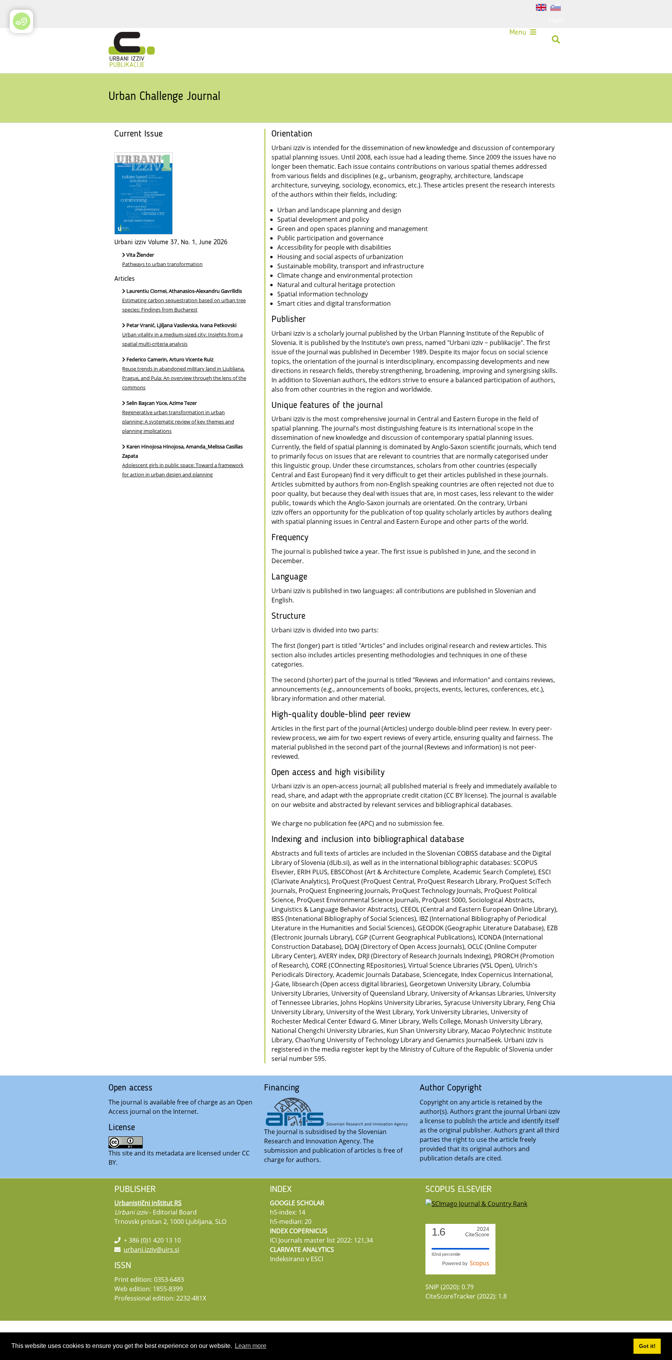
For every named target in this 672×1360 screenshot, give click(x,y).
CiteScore (477, 1231)
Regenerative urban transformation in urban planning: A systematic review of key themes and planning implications (178, 421)
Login (556, 20)
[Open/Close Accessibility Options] (21, 21)
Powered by (456, 1263)
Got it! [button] (647, 1346)
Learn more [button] (250, 1345)
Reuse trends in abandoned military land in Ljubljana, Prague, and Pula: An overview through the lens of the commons (184, 378)
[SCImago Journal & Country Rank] (476, 1203)
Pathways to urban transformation (162, 264)
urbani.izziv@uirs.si (151, 1249)
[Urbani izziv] (121, 39)
